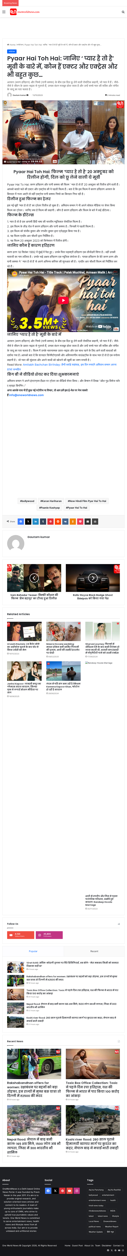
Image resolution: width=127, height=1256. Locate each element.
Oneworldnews (109, 1221)
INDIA (112, 1211)
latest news (103, 1216)
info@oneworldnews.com (26, 395)
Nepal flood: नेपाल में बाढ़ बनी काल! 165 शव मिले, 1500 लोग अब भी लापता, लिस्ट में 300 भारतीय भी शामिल (34, 1146)
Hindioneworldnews (97, 1211)
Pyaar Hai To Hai (77, 507)
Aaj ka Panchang (96, 1190)
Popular (33, 951)
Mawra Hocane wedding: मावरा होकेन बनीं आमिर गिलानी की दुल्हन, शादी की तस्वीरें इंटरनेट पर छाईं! (63, 648)
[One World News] (24, 12)
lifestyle (115, 1216)
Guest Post (77, 1245)
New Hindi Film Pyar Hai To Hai (87, 501)
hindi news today (96, 1205)
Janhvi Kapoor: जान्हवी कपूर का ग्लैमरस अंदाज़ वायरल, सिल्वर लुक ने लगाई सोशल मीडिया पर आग (24, 688)
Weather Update (96, 1232)
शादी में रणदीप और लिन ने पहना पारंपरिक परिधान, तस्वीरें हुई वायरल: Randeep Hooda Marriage (101, 900)
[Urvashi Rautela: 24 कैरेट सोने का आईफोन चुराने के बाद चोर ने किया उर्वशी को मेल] (24, 631)
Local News (94, 1221)
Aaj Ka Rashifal (114, 1190)
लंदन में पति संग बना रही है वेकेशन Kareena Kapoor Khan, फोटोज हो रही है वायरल (63, 686)
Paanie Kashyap (50, 507)
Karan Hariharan (52, 501)
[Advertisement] (58, 27)
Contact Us (118, 1245)
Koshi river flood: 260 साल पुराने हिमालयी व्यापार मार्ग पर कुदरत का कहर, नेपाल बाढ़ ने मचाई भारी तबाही (92, 1143)
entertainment (108, 1195)
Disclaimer (107, 1245)
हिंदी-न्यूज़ (110, 1232)
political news (95, 1226)
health (113, 1200)
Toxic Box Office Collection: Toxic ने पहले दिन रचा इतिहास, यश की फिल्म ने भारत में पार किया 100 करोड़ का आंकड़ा (92, 1089)
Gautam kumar (19, 95)
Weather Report (111, 1226)
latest (91, 1216)
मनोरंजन (20, 44)
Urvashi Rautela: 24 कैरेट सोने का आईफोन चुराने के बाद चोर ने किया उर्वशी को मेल (23, 646)
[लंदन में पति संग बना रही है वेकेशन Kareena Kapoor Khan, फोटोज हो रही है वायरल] (63, 671)
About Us (89, 1245)
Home (12, 44)
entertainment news (97, 1200)
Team (97, 1245)
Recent (94, 951)
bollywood (28, 501)
